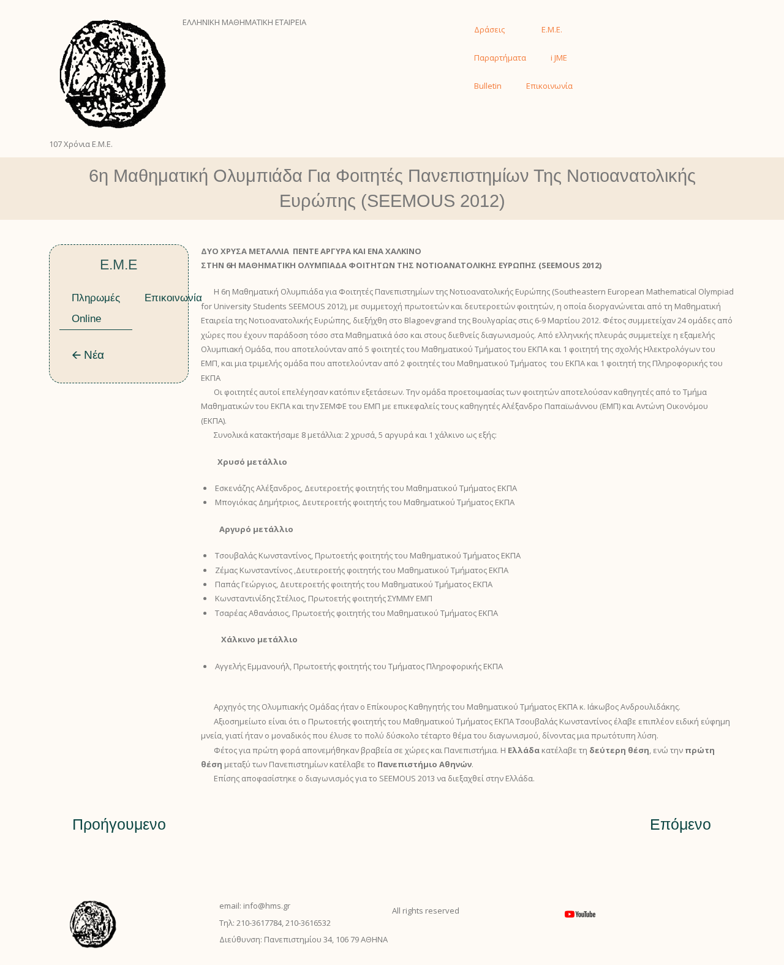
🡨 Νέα (88, 354)
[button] (604, 22)
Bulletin (488, 85)
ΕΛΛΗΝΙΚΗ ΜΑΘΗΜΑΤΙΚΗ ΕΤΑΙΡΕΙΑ (244, 22)
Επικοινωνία (549, 85)
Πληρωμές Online (96, 308)
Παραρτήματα (500, 57)
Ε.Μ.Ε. (551, 29)
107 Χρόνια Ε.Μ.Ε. (81, 143)
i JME (559, 57)
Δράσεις (489, 29)
